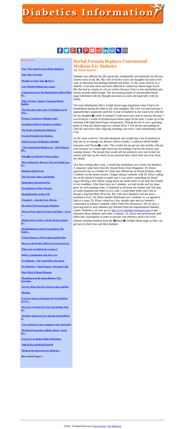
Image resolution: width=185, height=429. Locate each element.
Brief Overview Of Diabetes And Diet (40, 141)
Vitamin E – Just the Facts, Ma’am (39, 200)
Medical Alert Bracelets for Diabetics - (41, 350)
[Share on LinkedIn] (105, 52)
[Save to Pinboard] (118, 52)
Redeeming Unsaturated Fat (36, 182)
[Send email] (125, 52)
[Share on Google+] (73, 52)
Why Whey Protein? (32, 74)
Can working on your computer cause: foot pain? (46, 324)
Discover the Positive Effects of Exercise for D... (46, 243)
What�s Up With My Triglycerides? (40, 156)
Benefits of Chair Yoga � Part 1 (38, 80)
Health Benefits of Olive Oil (36, 194)
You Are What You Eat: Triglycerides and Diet (45, 286)
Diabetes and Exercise (33, 171)
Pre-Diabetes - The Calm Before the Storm (43, 260)
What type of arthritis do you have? (40, 249)
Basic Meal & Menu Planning (37, 272)
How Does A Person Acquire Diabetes (40, 205)
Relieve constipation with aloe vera (39, 255)
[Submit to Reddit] (99, 52)
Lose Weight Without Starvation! (38, 86)
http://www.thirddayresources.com (130, 210)
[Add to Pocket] (92, 52)
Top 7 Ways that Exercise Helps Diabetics (43, 69)
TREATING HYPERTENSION (37, 344)
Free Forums (99, 426)
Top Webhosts (114, 426)
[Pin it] (86, 52)
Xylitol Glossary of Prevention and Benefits (44, 237)
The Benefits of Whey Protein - (37, 188)
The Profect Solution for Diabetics (39, 130)
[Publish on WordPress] (112, 52)
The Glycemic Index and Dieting (38, 176)
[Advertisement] (87, 36)
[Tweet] (66, 52)
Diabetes (26, 292)
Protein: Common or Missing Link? (40, 118)
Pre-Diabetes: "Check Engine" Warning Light (45, 266)
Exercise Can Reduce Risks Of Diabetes (41, 339)
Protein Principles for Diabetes (37, 135)
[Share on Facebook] (60, 52)
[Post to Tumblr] (79, 52)
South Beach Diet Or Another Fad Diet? (42, 124)
